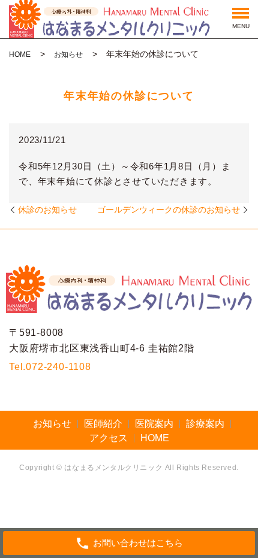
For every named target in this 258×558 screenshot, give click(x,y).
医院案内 (154, 423)
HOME (20, 54)
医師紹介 (103, 423)
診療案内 (205, 423)
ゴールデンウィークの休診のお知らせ (168, 209)
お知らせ (68, 54)
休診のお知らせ (47, 209)
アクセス (108, 438)
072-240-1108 (58, 367)
